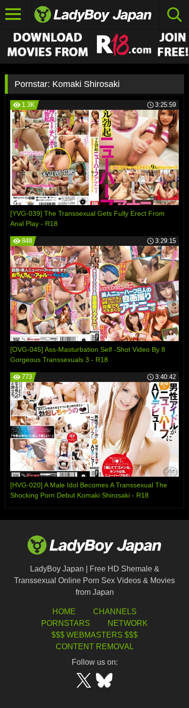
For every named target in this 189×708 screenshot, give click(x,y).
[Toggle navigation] (13, 14)
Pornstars (65, 623)
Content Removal (95, 646)
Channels (115, 611)
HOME (64, 611)
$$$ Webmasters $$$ (94, 635)
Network (128, 623)
